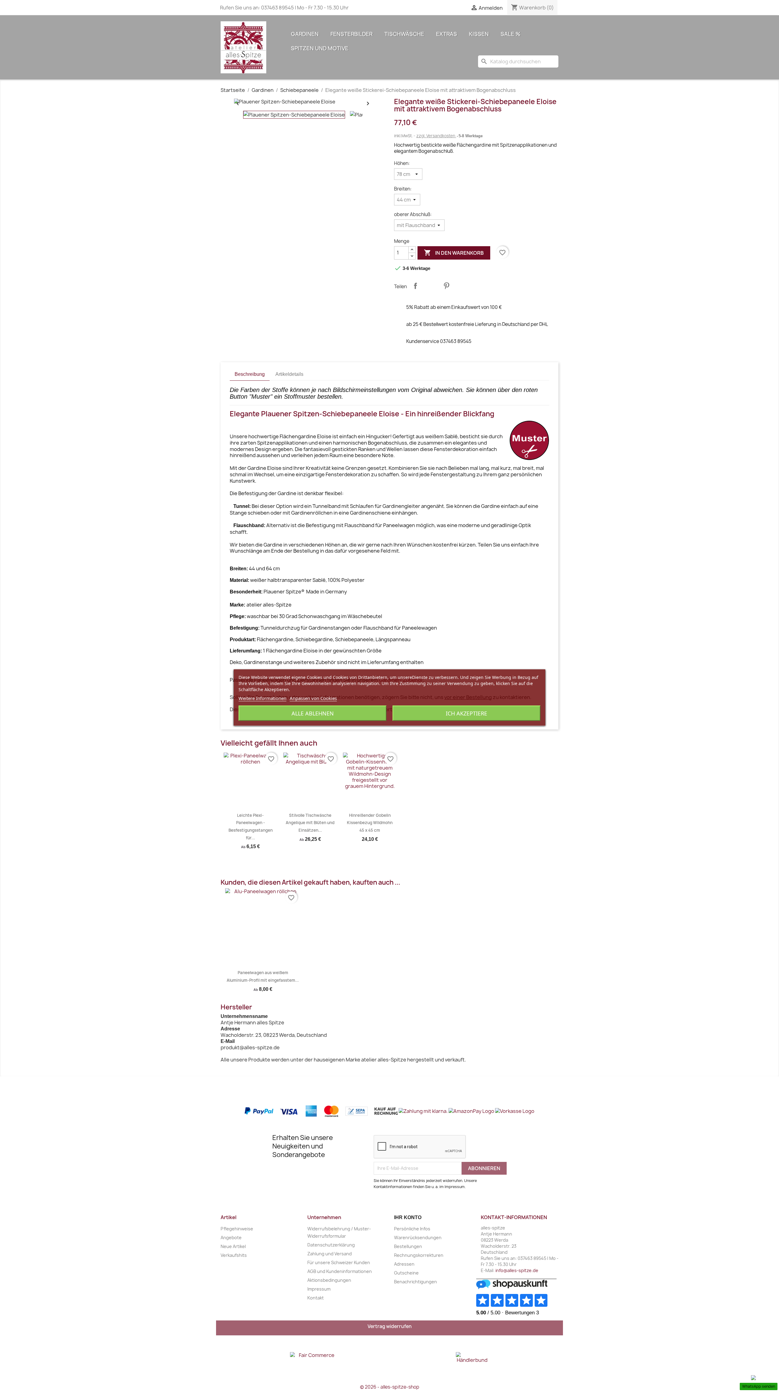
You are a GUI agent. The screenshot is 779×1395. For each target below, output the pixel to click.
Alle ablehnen (313, 713)
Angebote (231, 1237)
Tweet (431, 286)
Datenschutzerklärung (331, 1245)
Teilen (415, 286)
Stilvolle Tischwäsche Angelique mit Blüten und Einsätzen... (310, 823)
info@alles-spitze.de (516, 1270)
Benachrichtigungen (415, 1282)
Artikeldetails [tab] (289, 374)
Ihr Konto (407, 1217)
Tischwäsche (404, 34)
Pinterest (446, 286)
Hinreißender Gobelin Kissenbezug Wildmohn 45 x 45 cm (370, 823)
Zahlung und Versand (329, 1254)
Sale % (511, 34)
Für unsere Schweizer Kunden (338, 1262)
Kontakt (315, 1298)
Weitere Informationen (262, 698)
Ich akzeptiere (466, 713)
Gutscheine (406, 1273)
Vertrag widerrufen (390, 1326)
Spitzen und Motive (319, 48)
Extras (446, 34)
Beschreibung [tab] (250, 374)
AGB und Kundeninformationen (339, 1271)
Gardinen (305, 34)
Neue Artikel (233, 1246)
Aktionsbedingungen (329, 1280)
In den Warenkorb (454, 252)
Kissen (479, 34)
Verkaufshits (234, 1255)
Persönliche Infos (412, 1229)
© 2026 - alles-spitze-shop (389, 1387)
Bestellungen (408, 1246)
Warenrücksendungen (418, 1237)
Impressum (318, 1289)
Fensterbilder (351, 34)
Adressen (404, 1264)
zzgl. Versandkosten (436, 135)
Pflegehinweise (237, 1229)
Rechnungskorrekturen (418, 1255)
